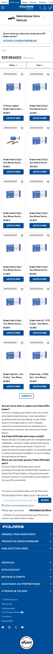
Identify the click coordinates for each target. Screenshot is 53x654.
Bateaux (42, 2)
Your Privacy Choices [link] (11, 612)
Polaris (4, 2)
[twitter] (16, 627)
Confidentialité (8, 608)
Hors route (14, 2)
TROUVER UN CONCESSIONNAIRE (20, 541)
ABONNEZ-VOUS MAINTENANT (18, 534)
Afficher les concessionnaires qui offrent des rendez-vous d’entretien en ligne (25, 516)
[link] (26, 562)
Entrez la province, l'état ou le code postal (25, 495)
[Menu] (3, 7)
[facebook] (3, 627)
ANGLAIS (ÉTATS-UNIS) (14, 548)
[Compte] (44, 7)
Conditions (6, 616)
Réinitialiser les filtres (40, 510)
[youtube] (22, 627)
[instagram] (9, 627)
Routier (33, 2)
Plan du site (7, 604)
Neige (24, 2)
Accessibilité (7, 621)
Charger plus (26, 396)
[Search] (40, 7)
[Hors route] (26, 7)
